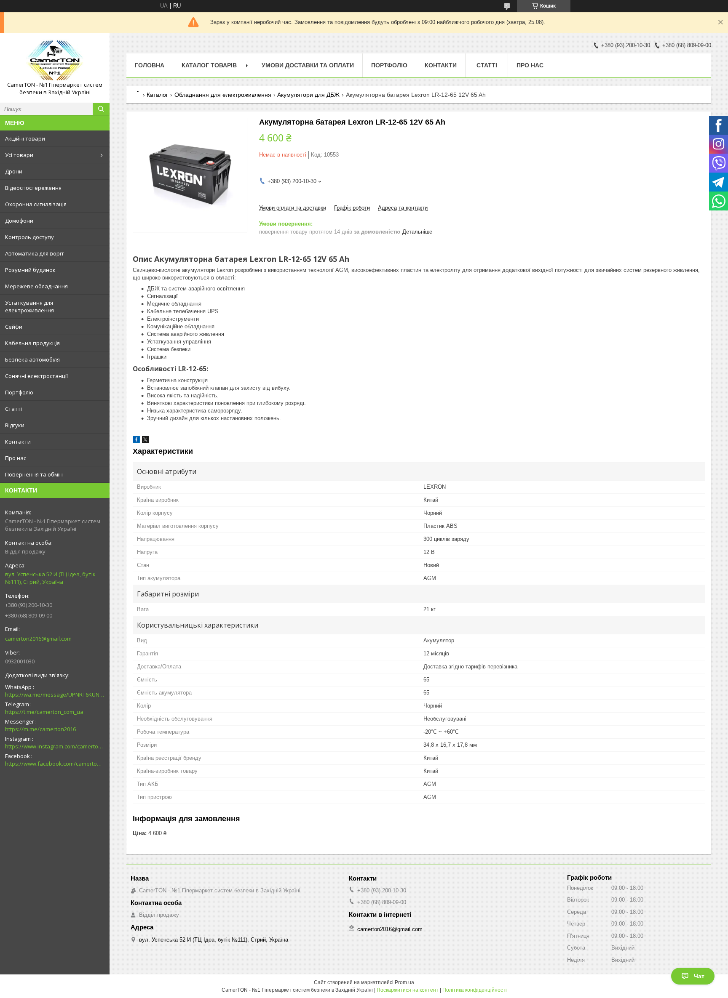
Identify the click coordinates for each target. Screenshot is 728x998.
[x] (145, 441)
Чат (699, 976)
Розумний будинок (30, 270)
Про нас (15, 458)
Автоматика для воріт (34, 253)
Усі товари (19, 155)
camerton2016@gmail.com (38, 638)
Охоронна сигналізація (36, 204)
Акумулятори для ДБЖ (308, 94)
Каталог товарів (209, 65)
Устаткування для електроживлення (29, 306)
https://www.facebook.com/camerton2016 (54, 763)
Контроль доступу (29, 237)
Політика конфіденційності (474, 990)
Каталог (157, 94)
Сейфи (13, 326)
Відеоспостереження (33, 188)
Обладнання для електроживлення (222, 94)
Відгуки (14, 425)
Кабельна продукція (32, 343)
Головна (149, 65)
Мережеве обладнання (36, 286)
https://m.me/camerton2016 (40, 729)
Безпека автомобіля (32, 359)
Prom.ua (404, 982)
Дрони (13, 171)
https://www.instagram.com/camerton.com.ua (54, 746)
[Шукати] (101, 109)
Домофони (19, 220)
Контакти (18, 441)
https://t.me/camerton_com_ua (44, 712)
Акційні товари (25, 138)
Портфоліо (19, 392)
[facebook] (136, 441)
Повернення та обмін (34, 474)
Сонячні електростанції (36, 376)
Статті (13, 409)
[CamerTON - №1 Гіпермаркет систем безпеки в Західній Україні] (54, 60)
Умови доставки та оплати (308, 65)
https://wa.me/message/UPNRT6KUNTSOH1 (54, 694)
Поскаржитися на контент (408, 990)
